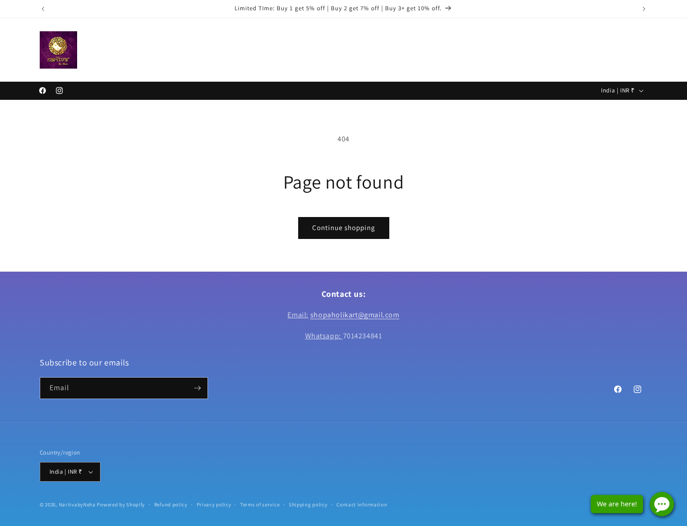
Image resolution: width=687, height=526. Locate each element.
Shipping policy (308, 504)
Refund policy (170, 504)
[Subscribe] (197, 388)
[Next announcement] (644, 9)
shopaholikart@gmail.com (355, 315)
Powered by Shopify (121, 504)
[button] (126, 49)
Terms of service (259, 504)
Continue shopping (343, 227)
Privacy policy (214, 504)
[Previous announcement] (43, 9)
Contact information (361, 504)
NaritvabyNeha (77, 504)
